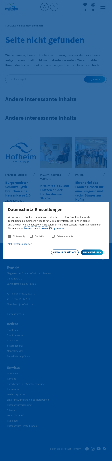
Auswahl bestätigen (65, 252)
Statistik (39, 236)
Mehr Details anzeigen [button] (20, 244)
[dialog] (56, 230)
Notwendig (19, 236)
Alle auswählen (92, 252)
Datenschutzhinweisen (36, 228)
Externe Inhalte (65, 236)
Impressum (57, 228)
